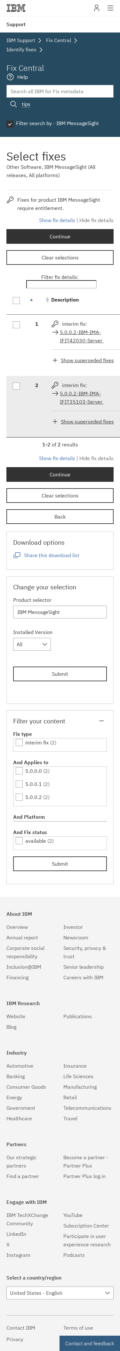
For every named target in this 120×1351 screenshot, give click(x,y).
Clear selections (60, 257)
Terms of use (78, 1328)
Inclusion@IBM (23, 967)
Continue (60, 236)
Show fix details (57, 220)
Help (22, 77)
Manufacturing (80, 1087)
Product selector (32, 600)
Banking (15, 1076)
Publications (77, 1016)
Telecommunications (87, 1108)
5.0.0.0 (33, 771)
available (35, 841)
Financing (17, 977)
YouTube (73, 1215)
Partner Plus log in (84, 1176)
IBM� (16, 8)
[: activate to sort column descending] (37, 303)
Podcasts (74, 1255)
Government (20, 1108)
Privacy (14, 1339)
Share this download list (51, 555)
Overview (17, 927)
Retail (70, 1097)
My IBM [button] (97, 10)
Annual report (22, 937)
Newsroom (75, 937)
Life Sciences (78, 1076)
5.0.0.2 (33, 797)
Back (60, 516)
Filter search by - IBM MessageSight (57, 123)
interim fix (37, 742)
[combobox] (32, 644)
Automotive (19, 1066)
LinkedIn (16, 1234)
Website (15, 1016)
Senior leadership (83, 967)
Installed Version (32, 632)
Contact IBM (20, 1328)
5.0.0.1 (33, 784)
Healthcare (19, 1118)
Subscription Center (86, 1225)
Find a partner (22, 1176)
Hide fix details (96, 220)
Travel (70, 1118)
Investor (73, 927)
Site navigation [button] (111, 11)
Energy (14, 1097)
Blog (11, 1027)
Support (16, 24)
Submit (60, 674)
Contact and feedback (89, 1343)
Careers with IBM (83, 977)
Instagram (18, 1255)
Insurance (75, 1066)
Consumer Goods (26, 1087)
